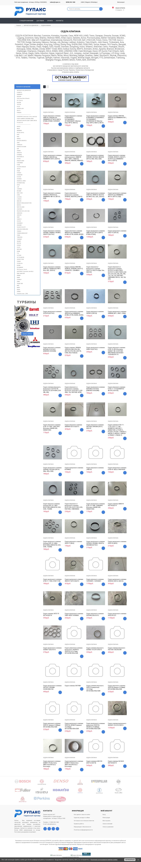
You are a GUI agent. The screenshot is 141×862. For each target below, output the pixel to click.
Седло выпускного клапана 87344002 (74, 468)
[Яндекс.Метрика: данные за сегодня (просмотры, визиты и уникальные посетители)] (76, 855)
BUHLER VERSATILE (21, 140)
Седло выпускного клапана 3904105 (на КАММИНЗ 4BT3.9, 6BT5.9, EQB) (117, 194)
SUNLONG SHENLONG (22, 229)
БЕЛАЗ (18, 265)
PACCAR (19, 102)
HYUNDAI (19, 178)
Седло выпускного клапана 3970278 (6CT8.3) (52, 312)
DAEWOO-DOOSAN (21, 146)
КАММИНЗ (19, 94)
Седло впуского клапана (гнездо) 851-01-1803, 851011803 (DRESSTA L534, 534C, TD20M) (52, 506)
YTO (18, 253)
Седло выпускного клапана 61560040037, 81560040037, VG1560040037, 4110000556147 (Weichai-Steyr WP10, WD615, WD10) (95, 119)
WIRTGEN (19, 249)
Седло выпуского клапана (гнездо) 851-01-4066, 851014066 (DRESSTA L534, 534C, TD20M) (52, 544)
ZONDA (19, 261)
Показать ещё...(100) (22, 293)
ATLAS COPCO (20, 132)
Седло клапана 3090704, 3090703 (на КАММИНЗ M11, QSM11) (117, 117)
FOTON (18, 158)
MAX (82, 2)
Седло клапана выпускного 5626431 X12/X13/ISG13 (117, 724)
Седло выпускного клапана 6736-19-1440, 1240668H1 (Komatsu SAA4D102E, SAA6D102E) (95, 506)
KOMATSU (19, 92)
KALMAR (19, 191)
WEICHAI (19, 96)
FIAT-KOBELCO (20, 156)
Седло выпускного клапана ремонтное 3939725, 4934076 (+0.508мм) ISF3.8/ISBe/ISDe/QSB (95, 726)
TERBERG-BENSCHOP (22, 233)
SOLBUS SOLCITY (21, 227)
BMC (18, 136)
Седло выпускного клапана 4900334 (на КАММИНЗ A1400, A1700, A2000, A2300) (74, 313)
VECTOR (19, 243)
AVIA (18, 134)
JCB (18, 187)
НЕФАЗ (18, 291)
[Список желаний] (122, 20)
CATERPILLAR (20, 108)
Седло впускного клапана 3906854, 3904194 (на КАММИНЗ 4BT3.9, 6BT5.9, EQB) (51, 195)
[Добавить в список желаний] (50, 106)
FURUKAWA (20, 162)
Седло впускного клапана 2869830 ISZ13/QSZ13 (73, 425)
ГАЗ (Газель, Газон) (22, 269)
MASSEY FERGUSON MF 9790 (24, 203)
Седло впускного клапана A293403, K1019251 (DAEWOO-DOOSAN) (51, 349)
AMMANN (19, 130)
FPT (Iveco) (20, 100)
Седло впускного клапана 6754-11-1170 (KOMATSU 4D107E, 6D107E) (116, 388)
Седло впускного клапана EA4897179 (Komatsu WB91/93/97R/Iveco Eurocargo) (51, 763)
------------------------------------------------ (24, 114)
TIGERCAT (19, 239)
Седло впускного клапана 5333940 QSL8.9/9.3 (95, 614)
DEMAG (19, 150)
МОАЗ (18, 289)
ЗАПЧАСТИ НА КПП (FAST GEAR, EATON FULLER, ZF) (27, 121)
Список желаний (107, 823)
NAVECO (19, 205)
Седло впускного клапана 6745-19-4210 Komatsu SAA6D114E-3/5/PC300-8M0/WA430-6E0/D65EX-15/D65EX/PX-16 (116, 351)
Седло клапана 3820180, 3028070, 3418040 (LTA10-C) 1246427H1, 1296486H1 (74, 268)
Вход (104, 814)
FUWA (18, 164)
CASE (18, 142)
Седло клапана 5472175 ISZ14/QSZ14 (51, 614)
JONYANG (19, 189)
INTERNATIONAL (21, 183)
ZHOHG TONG (20, 259)
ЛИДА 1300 (20, 283)
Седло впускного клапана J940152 (95, 468)
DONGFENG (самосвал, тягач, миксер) (27, 116)
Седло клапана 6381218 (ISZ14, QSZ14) (94, 762)
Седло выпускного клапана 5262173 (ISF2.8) (117, 231)
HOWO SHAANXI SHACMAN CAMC (25, 118)
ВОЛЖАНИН (20, 267)
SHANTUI (19, 219)
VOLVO (18, 247)
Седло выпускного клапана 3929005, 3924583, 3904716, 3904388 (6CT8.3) (95, 543)
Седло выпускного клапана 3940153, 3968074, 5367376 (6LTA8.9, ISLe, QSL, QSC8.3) (95, 194)
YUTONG (19, 255)
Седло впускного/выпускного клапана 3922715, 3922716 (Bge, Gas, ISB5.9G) (95, 269)
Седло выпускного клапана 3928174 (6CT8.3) (95, 348)
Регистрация (106, 817)
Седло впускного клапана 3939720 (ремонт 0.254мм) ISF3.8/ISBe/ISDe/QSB (116, 687)
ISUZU (18, 106)
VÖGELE (19, 245)
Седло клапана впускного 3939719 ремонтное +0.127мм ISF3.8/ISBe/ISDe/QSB (95, 688)
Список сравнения (108, 827)
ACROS (18, 126)
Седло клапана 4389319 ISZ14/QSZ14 (116, 504)
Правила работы (79, 823)
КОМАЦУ (19, 279)
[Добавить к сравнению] (55, 106)
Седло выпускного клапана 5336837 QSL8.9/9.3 (52, 649)
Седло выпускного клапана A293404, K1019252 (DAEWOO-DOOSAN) (95, 388)
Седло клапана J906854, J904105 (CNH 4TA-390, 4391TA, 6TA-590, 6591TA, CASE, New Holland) (73, 350)
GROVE (18, 168)
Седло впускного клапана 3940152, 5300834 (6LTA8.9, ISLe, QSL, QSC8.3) (52, 268)
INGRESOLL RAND (21, 181)
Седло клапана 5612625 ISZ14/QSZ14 (116, 762)
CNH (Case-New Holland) (23, 98)
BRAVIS (19, 138)
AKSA (18, 128)
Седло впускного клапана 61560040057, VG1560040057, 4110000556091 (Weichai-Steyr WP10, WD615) (73, 119)
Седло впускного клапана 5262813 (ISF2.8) (95, 312)
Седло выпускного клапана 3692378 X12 (117, 614)
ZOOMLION (19, 263)
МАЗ (18, 285)
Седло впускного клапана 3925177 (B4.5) (73, 542)
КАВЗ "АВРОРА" (21, 273)
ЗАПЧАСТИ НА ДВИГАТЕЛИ (24, 90)
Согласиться (129, 859)
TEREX (18, 235)
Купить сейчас (27, 334)
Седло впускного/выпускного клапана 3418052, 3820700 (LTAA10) (73, 194)
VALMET (19, 241)
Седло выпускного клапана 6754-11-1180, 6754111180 (52, 580)
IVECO (18, 185)
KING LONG (20, 193)
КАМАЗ (19, 275)
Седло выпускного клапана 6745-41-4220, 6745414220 (117, 468)
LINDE (18, 195)
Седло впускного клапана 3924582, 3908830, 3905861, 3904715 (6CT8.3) (52, 232)
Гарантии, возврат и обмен (82, 817)
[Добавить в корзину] (60, 124)
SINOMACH (19, 223)
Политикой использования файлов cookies (104, 859)
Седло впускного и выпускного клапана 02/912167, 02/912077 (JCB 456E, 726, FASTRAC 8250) (73, 389)
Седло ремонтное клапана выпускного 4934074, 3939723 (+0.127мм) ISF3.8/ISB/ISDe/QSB (73, 650)
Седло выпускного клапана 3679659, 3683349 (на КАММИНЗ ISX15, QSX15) (52, 157)
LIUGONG (19, 197)
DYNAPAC (19, 154)
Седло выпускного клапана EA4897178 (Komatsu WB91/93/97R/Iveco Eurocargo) (74, 763)
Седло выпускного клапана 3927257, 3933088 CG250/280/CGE (52, 687)
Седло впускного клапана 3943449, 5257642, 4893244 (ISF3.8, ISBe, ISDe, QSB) (95, 157)
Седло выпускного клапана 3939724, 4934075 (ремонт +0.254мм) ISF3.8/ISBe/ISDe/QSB (74, 726)
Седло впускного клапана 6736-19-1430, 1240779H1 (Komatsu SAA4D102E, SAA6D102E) (51, 427)
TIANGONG (19, 237)
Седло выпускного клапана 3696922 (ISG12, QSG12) (117, 580)
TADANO (19, 231)
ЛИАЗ (18, 281)
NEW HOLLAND (20, 207)
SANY (18, 217)
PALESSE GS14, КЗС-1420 (23, 211)
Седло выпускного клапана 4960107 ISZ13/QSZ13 (74, 580)
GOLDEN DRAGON (21, 166)
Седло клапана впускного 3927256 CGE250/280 (116, 649)
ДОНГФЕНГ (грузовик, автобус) (25, 271)
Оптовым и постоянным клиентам (84, 820)
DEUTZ (18, 110)
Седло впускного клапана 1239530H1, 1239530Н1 (95, 580)
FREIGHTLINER (20, 160)
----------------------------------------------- (23, 124)
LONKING (19, 199)
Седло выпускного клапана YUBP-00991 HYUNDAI (74, 614)
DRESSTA (19, 152)
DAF (18, 148)
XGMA (18, 251)
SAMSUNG (19, 213)
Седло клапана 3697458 (73, 686)
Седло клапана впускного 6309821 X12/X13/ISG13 (95, 649)
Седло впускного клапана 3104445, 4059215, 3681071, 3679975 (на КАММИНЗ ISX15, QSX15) (117, 157)
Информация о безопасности (82, 827)
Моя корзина (106, 820)
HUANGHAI (19, 174)
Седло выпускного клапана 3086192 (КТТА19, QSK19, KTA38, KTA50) (95, 232)
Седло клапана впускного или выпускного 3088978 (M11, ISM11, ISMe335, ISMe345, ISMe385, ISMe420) (74, 157)
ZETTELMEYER (20, 257)
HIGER (18, 170)
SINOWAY (19, 225)
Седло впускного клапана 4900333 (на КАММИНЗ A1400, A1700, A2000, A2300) (74, 232)
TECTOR (19, 104)
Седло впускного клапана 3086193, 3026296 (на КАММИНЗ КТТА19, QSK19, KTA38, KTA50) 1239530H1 (52, 118)
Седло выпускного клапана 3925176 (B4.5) (117, 542)
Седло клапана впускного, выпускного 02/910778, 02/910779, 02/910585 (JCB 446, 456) (52, 389)
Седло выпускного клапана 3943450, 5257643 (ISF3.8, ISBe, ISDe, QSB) (52, 469)
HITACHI (19, 172)
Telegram (87, 2)
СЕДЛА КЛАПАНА (48, 112)
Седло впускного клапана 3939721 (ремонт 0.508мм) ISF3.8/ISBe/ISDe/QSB (51, 725)
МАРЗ (18, 287)
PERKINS (19, 112)
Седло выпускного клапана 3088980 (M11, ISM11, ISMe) (117, 312)
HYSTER (19, 176)
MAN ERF (19, 201)
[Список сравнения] (126, 20)
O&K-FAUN (19, 209)
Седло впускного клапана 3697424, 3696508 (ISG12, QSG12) (95, 426)
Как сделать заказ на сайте (82, 814)
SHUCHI (19, 221)
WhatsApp (94, 2)
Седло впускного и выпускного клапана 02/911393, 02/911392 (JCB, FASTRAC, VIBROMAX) (74, 506)
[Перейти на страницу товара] (52, 100)
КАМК (18, 277)
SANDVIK (19, 215)
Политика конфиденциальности (83, 830)
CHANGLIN (19, 144)
